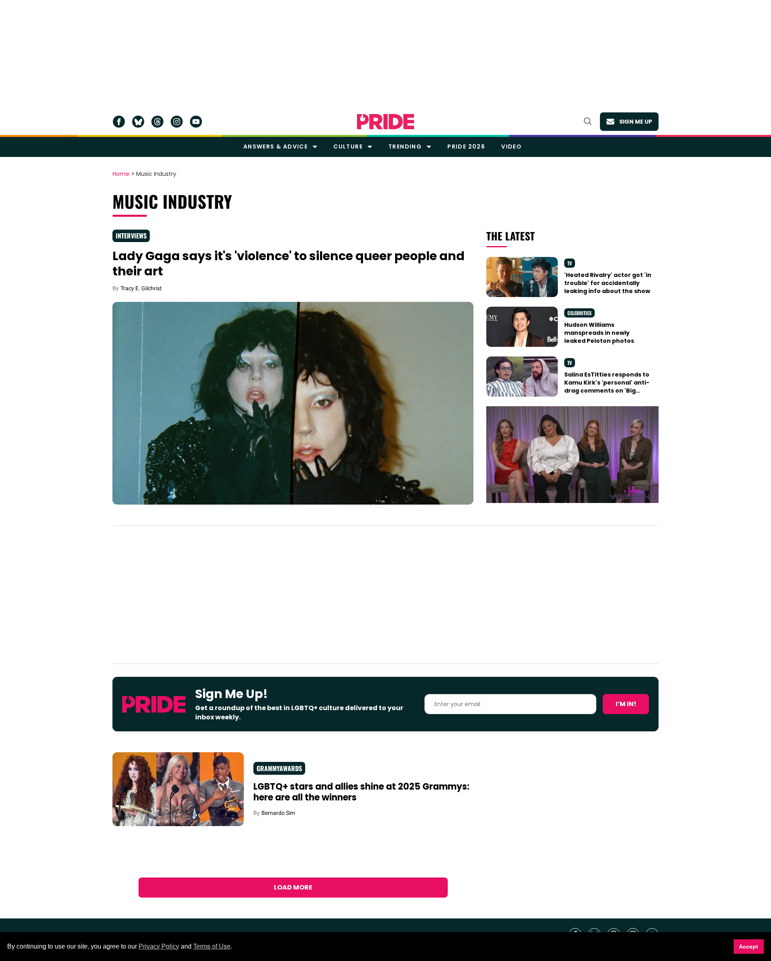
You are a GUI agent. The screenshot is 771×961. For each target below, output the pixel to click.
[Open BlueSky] (138, 121)
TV (569, 263)
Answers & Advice (275, 147)
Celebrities (579, 312)
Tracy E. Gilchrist (141, 288)
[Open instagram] (176, 121)
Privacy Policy (159, 946)
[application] (572, 454)
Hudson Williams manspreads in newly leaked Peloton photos (599, 333)
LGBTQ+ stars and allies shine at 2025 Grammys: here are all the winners (361, 792)
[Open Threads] (157, 121)
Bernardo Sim (278, 813)
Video (511, 147)
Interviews (131, 235)
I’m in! (626, 704)
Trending (405, 147)
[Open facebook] (118, 121)
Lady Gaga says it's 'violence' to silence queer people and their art (288, 263)
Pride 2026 (466, 147)
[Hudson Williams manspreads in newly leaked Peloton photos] (522, 326)
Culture (348, 147)
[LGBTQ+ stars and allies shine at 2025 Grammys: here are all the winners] (178, 789)
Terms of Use (211, 946)
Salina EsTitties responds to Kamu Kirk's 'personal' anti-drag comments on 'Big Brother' (606, 387)
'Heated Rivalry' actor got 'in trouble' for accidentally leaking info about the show (607, 283)
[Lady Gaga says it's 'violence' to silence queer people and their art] (292, 402)
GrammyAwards (279, 768)
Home (120, 174)
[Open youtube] (196, 121)
